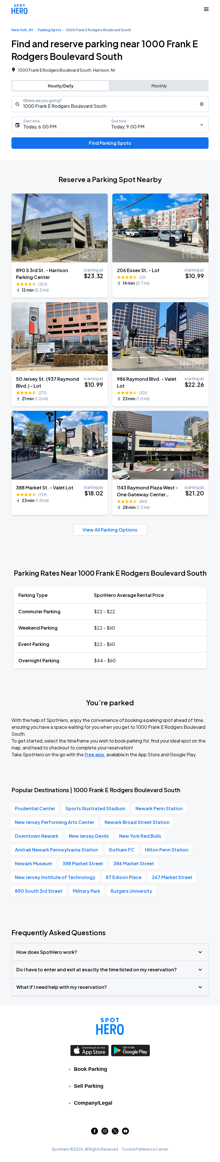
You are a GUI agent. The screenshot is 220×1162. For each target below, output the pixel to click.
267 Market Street (172, 877)
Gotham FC (122, 850)
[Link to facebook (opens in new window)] (94, 1133)
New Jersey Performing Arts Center (54, 822)
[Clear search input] (201, 104)
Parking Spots (50, 30)
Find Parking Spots (110, 143)
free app (94, 754)
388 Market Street (82, 863)
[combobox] (110, 104)
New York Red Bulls (140, 836)
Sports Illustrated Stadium (95, 808)
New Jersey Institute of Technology (55, 877)
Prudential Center (35, 808)
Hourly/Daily (61, 85)
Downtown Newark (36, 836)
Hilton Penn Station (166, 850)
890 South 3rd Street (38, 891)
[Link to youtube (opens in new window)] (125, 1133)
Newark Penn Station (159, 808)
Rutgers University (131, 891)
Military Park (86, 891)
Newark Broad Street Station (137, 822)
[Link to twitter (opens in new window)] (115, 1133)
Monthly (159, 85)
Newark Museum (33, 863)
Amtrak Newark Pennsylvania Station (56, 850)
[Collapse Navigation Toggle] (206, 9)
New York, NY (22, 30)
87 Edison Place (124, 877)
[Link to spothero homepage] (110, 1026)
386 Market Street (133, 863)
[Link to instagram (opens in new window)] (104, 1133)
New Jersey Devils (89, 836)
